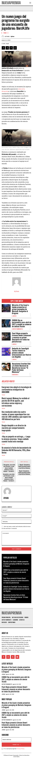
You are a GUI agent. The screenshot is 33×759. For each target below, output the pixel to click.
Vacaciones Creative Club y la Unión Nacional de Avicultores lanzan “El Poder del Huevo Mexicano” (21, 368)
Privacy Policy (20, 748)
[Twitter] (7, 48)
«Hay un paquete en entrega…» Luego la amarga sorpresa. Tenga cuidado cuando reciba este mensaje (16, 439)
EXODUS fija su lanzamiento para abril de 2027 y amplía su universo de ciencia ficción (21, 323)
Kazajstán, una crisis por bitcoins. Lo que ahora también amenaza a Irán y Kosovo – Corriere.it (8, 477)
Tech (3, 394)
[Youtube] (17, 657)
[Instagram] (8, 657)
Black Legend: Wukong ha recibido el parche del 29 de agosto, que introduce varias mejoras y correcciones (15, 402)
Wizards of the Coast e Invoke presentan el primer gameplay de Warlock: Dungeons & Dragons (20, 309)
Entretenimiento (17, 329)
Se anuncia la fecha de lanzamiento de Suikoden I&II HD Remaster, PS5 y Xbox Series (16, 450)
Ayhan (12, 36)
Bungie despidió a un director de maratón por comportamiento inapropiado (14, 428)
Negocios (15, 374)
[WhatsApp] (15, 48)
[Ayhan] (3, 36)
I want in (15, 744)
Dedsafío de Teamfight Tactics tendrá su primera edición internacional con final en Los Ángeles (21, 352)
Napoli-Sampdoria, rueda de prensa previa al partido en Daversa (24, 472)
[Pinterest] (11, 48)
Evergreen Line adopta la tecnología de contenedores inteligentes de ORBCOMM (16, 389)
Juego (14, 316)
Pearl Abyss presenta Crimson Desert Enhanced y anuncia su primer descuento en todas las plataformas (21, 337)
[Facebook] (3, 48)
